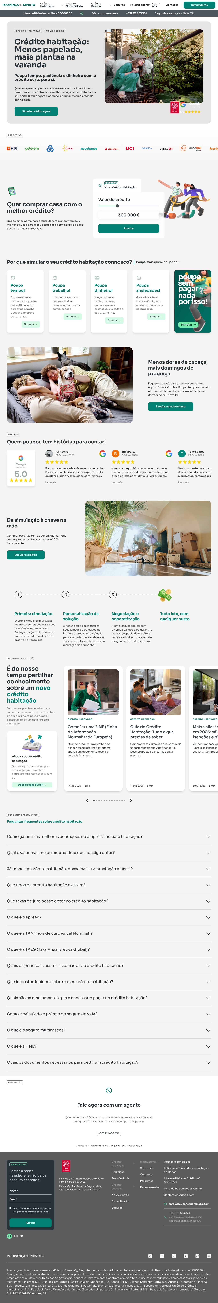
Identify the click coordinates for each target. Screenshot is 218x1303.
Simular (129, 228)
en (16, 1236)
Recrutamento (149, 1187)
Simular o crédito (26, 554)
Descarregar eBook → (32, 784)
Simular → (30, 324)
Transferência (120, 1178)
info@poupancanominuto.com (189, 1204)
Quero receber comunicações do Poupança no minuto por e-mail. (32, 1210)
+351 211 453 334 (136, 13)
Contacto (146, 1174)
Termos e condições (177, 1161)
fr (21, 1236)
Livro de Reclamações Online (183, 1188)
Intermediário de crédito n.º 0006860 (47, 13)
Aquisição (118, 1172)
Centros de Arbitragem (179, 1195)
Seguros (117, 1207)
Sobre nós (147, 1168)
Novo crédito (120, 1195)
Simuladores (199, 5)
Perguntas (146, 1181)
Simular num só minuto (171, 406)
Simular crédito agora (36, 111)
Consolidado (120, 1201)
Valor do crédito (114, 199)
